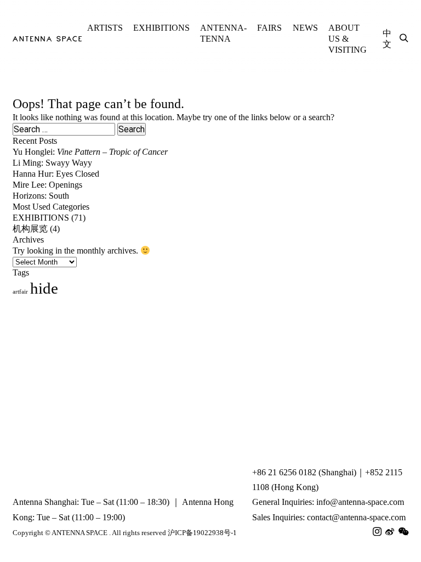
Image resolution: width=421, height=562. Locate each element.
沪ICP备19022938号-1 (202, 533)
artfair (20, 292)
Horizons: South (41, 195)
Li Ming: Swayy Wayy (52, 162)
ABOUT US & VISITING (347, 38)
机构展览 (30, 228)
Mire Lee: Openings (47, 184)
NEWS (305, 27)
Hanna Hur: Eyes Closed (56, 173)
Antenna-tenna (223, 33)
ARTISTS (105, 27)
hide (44, 288)
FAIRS (269, 27)
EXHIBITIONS (161, 27)
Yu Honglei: (90, 151)
